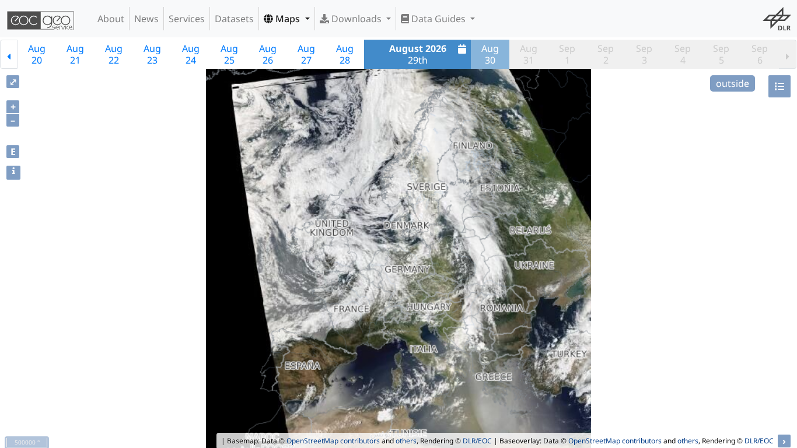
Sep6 (759, 54)
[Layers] (779, 86)
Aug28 (345, 54)
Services (187, 18)
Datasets (234, 18)
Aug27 (306, 54)
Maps (287, 18)
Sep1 (567, 54)
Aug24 (191, 54)
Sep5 (721, 54)
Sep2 (605, 54)
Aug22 (114, 54)
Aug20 (37, 54)
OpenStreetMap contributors (333, 441)
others (406, 441)
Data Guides (438, 18)
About (110, 18)
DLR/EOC (477, 441)
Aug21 (75, 54)
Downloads (356, 18)
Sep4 (682, 54)
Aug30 (490, 54)
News (146, 18)
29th (417, 54)
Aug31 (528, 54)
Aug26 (268, 54)
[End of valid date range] (787, 54)
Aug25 (229, 54)
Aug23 (152, 54)
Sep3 (644, 54)
